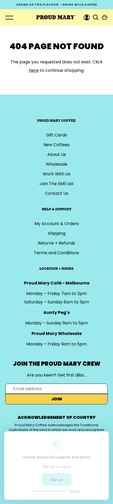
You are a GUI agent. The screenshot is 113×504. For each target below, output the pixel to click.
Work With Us (56, 174)
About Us (56, 154)
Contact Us (56, 193)
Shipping (56, 233)
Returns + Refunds (56, 243)
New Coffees (56, 145)
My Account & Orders (56, 224)
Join (56, 399)
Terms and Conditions (56, 253)
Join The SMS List (56, 184)
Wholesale (56, 164)
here (34, 70)
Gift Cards (56, 135)
